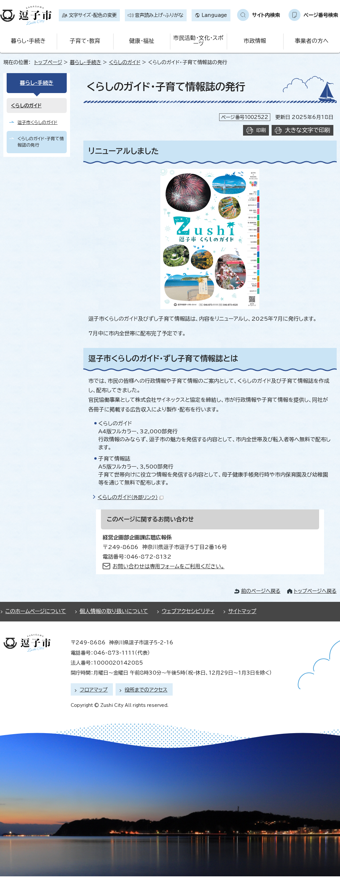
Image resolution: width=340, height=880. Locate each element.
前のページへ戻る (261, 591)
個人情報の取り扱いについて (114, 611)
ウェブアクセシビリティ (188, 611)
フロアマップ (94, 689)
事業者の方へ (311, 41)
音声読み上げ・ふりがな (159, 15)
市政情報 (255, 41)
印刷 (261, 130)
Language (214, 15)
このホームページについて (35, 611)
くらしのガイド (124, 62)
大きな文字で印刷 (307, 130)
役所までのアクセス (146, 689)
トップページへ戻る (315, 591)
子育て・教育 (85, 41)
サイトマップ (242, 611)
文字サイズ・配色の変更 (93, 15)
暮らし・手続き (28, 41)
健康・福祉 (141, 41)
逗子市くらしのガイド (37, 122)
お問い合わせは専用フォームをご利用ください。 (168, 566)
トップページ (48, 62)
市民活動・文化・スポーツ (198, 40)
